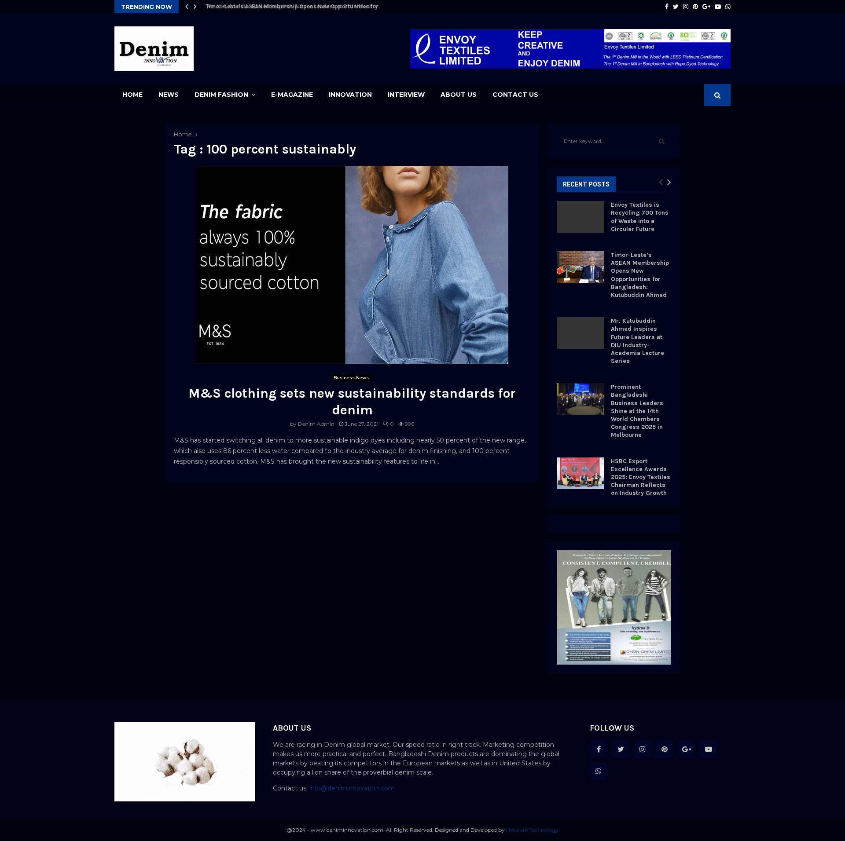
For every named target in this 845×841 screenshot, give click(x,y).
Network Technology (532, 829)
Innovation (350, 95)
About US (459, 95)
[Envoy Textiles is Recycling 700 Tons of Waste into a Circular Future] (580, 217)
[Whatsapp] (598, 771)
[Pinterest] (664, 749)
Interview (406, 95)
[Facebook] (598, 749)
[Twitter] (620, 749)
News (168, 95)
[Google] (686, 749)
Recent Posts (586, 184)
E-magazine (292, 95)
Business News (351, 377)
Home (132, 95)
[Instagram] (642, 749)
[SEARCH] (661, 141)
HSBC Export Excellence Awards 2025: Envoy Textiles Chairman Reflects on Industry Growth (640, 477)
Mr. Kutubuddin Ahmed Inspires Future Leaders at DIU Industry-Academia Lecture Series (323, 6)
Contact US (515, 95)
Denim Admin (316, 423)
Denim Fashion (221, 95)
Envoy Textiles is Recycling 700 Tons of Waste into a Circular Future (640, 217)
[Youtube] (708, 749)
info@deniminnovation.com (352, 788)
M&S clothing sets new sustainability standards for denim (352, 401)
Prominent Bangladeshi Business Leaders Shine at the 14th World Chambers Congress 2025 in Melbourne (637, 411)
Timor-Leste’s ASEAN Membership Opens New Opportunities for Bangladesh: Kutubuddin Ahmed (640, 275)
